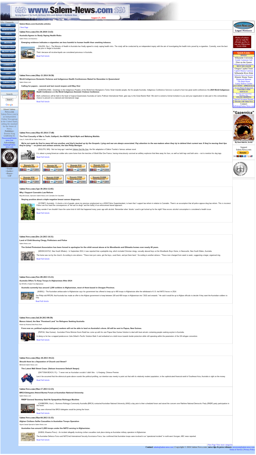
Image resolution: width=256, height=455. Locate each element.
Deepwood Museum (243, 79)
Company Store (8, 78)
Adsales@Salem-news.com (9, 146)
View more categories (224, 445)
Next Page (24, 27)
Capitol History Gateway (243, 71)
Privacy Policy (249, 450)
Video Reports (8, 38)
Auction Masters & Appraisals (244, 88)
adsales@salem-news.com (163, 447)
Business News (8, 47)
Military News (8, 52)
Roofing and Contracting (243, 94)
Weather (8, 43)
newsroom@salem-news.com (243, 447)
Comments (8, 65)
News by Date (8, 30)
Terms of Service (235, 450)
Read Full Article (43, 56)
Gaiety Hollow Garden (243, 84)
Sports (8, 34)
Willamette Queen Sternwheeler (243, 64)
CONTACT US (8, 82)
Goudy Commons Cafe (243, 60)
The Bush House (244, 81)
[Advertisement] (125, 67)
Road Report (8, 56)
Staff (8, 74)
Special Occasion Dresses (243, 99)
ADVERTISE (8, 69)
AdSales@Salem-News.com (243, 106)
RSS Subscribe (8, 87)
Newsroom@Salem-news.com (9, 139)
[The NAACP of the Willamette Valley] (240, 176)
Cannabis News (8, 60)
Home (8, 25)
